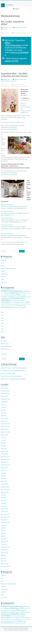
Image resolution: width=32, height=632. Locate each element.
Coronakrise (6, 295)
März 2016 (4, 561)
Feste (25, 27)
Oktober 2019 (4, 462)
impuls (13, 302)
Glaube (3, 81)
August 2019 (4, 467)
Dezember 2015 (5, 566)
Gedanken (15, 298)
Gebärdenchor (27, 296)
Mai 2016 (3, 555)
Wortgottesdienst (17, 307)
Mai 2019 (3, 476)
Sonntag (3, 307)
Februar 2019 (4, 484)
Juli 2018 (3, 495)
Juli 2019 (3, 470)
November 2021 (5, 393)
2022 (2, 312)
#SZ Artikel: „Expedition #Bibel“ (12, 22)
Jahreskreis (22, 302)
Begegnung (8, 293)
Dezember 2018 (5, 487)
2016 (2, 329)
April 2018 (3, 503)
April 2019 (3, 478)
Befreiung (3, 293)
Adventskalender (15, 291)
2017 (2, 326)
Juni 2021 (3, 407)
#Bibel (7, 43)
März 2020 (4, 448)
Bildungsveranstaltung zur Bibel (7, 86)
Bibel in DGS (19, 293)
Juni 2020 (3, 440)
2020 (2, 318)
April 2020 (3, 445)
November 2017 (5, 517)
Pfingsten (24, 305)
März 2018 (4, 506)
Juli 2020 (3, 437)
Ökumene (23, 307)
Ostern (19, 306)
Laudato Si (17, 304)
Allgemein (17, 27)
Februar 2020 (4, 451)
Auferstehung (26, 291)
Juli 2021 (3, 404)
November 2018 (5, 489)
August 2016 (4, 552)
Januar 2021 (4, 421)
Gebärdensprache (6, 298)
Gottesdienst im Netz (15, 300)
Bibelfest (22, 84)
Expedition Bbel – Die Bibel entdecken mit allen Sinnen (14, 74)
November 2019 (5, 459)
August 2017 (4, 525)
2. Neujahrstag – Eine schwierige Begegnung (13, 370)
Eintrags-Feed (4, 343)
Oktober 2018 (4, 492)
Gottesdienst (4, 274)
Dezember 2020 (5, 424)
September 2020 (5, 432)
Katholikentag (12, 304)
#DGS (8, 45)
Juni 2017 (3, 530)
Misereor (11, 305)
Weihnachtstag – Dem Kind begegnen (11, 376)
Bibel (22, 27)
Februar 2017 (4, 541)
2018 (2, 323)
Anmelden (3, 341)
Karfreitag (7, 304)
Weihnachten (10, 307)
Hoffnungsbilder (6, 302)
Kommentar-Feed (6, 346)
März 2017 (4, 539)
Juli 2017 (3, 528)
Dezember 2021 (5, 391)
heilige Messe (23, 300)
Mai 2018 (3, 500)
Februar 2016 (4, 563)
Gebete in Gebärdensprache (8, 268)
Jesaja (27, 302)
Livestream (3, 305)
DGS (18, 295)
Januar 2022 (4, 388)
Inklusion (7, 81)
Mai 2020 (3, 443)
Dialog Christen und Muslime (20, 86)
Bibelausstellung (17, 32)
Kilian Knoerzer (7, 27)
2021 (2, 315)
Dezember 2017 (5, 514)
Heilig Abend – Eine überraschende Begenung (13, 379)
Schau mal (4, 29)
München (15, 305)
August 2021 (4, 402)
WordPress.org (5, 349)
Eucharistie (23, 295)
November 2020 (5, 426)
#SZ (6, 40)
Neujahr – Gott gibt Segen (8, 373)
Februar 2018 (4, 509)
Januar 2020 (4, 454)
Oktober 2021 (4, 396)
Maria (7, 305)
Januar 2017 (4, 544)
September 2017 (5, 522)
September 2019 (5, 465)
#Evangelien (15, 45)
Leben (2, 279)
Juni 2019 (3, 473)
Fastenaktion (11, 297)
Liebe (29, 304)
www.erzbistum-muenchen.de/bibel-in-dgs (12, 122)
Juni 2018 (3, 498)
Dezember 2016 (5, 547)
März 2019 (4, 481)
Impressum (4, 354)
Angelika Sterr (6, 79)
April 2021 (3, 413)
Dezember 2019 (5, 456)
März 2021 (4, 415)
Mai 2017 (3, 533)
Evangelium (4, 297)
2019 (2, 321)
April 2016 (3, 558)
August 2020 (4, 435)
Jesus (3, 304)
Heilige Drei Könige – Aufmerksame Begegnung (14, 368)
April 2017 (3, 536)
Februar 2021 (4, 418)
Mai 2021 (3, 410)
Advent (4, 291)
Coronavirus (12, 295)
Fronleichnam (17, 296)
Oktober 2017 (4, 520)
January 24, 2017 (11, 61)
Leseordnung (23, 304)
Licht (27, 304)
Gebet (22, 297)
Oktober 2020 (4, 429)
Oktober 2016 (4, 550)
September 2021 (5, 399)
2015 (2, 331)
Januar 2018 (4, 511)
